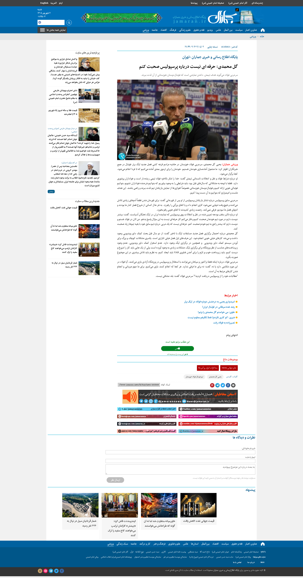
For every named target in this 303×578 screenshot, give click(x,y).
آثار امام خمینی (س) (237, 3)
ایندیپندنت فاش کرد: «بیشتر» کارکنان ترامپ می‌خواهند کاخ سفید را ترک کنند (63, 248)
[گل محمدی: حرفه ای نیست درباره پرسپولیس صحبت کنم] (177, 120)
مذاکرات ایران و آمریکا (207, 368)
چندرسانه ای (257, 3)
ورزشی (253, 36)
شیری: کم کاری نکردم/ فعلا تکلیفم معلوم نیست (211, 317)
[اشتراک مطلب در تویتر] (222, 385)
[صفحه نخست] (262, 30)
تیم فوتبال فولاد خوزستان (194, 376)
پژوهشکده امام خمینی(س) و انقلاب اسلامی (116, 557)
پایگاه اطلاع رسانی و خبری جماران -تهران (210, 57)
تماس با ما (237, 562)
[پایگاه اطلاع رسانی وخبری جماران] (204, 17)
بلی (176, 348)
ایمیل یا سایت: (250, 457)
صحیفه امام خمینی (251, 552)
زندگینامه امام (236, 552)
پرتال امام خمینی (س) (243, 557)
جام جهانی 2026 (229, 368)
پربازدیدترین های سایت (87, 52)
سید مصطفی (193, 552)
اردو (60, 3)
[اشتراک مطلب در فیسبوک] (227, 385)
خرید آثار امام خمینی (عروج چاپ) (201, 557)
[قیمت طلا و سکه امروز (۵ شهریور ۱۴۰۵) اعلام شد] (89, 116)
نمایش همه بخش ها (56, 30)
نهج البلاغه (139, 552)
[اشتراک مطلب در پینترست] (212, 385)
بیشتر (51, 191)
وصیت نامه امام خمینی (177, 552)
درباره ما (251, 562)
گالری (163, 552)
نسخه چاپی (212, 47)
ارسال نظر (115, 480)
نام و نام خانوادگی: (248, 448)
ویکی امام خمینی (92, 557)
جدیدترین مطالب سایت (87, 201)
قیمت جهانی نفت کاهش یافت (63, 208)
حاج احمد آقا (205, 552)
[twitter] (56, 571)
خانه (262, 36)
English (44, 3)
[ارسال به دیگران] (233, 385)
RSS (262, 562)
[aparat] (45, 571)
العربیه (53, 3)
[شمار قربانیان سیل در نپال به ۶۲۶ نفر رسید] (89, 268)
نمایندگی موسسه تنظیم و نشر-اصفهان (147, 557)
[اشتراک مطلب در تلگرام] (217, 385)
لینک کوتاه (165, 385)
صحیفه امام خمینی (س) (213, 3)
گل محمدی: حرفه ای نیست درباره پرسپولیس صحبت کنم (188, 66)
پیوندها (194, 3)
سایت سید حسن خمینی (224, 557)
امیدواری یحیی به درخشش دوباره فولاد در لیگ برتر (209, 302)
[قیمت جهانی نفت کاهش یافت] (89, 213)
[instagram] (40, 571)
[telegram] (50, 571)
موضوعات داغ (230, 359)
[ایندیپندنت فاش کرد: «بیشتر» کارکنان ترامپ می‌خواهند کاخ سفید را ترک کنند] (89, 250)
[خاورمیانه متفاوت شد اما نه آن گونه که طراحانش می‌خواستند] (89, 231)
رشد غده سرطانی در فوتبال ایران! (218, 307)
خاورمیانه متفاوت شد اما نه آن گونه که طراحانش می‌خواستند (63, 228)
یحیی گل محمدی (215, 376)
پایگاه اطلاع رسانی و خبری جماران (226, 570)
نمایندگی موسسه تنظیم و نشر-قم (175, 557)
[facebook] (61, 571)
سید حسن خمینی (152, 552)
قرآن (131, 552)
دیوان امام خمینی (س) (220, 552)
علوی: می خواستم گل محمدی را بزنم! (216, 312)
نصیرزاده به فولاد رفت (224, 323)
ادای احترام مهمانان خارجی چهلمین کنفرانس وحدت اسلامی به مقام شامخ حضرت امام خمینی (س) (63, 96)
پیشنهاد (250, 490)
